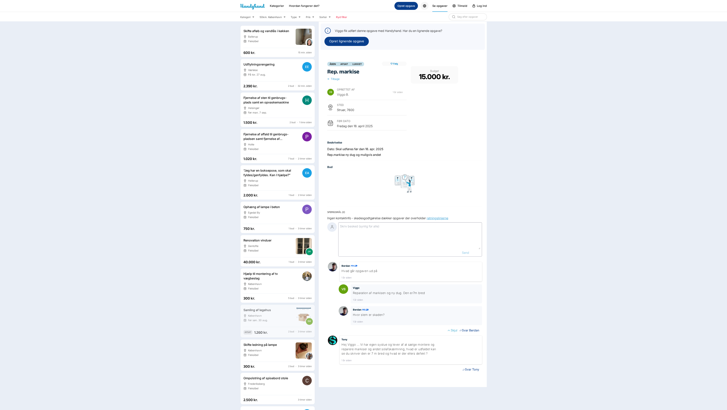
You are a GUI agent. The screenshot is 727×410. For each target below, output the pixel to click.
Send (465, 253)
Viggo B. (343, 94)
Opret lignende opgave (346, 41)
